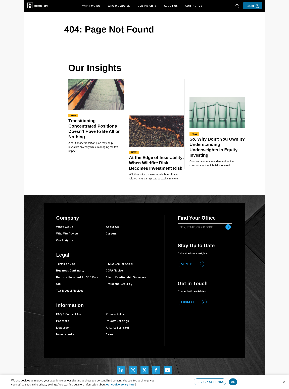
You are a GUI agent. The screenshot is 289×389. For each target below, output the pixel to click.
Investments (65, 334)
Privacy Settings (210, 382)
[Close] (283, 382)
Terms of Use (65, 263)
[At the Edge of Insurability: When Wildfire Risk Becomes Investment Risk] (156, 131)
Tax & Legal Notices (70, 290)
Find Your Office (197, 218)
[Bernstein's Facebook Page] (156, 370)
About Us (171, 6)
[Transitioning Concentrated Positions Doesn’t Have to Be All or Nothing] (96, 94)
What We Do (91, 6)
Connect (188, 302)
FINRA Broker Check (119, 263)
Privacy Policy (115, 314)
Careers (111, 233)
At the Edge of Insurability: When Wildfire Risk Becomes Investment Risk (156, 163)
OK (233, 382)
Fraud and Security (119, 284)
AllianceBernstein (118, 327)
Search (110, 334)
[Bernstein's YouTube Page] (168, 370)
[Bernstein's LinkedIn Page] (121, 370)
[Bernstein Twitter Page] (144, 370)
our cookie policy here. (120, 384)
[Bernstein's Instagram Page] (133, 370)
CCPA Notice (114, 270)
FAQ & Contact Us (68, 314)
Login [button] (250, 6)
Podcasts (62, 321)
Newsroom (63, 327)
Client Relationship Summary (126, 277)
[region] (144, 382)
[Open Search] (237, 6)
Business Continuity (70, 270)
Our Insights (147, 6)
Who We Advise (119, 6)
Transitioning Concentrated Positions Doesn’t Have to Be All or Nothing (94, 128)
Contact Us (193, 6)
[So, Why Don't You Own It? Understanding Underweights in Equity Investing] (217, 112)
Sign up (186, 264)
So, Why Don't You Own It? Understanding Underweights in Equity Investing (217, 147)
